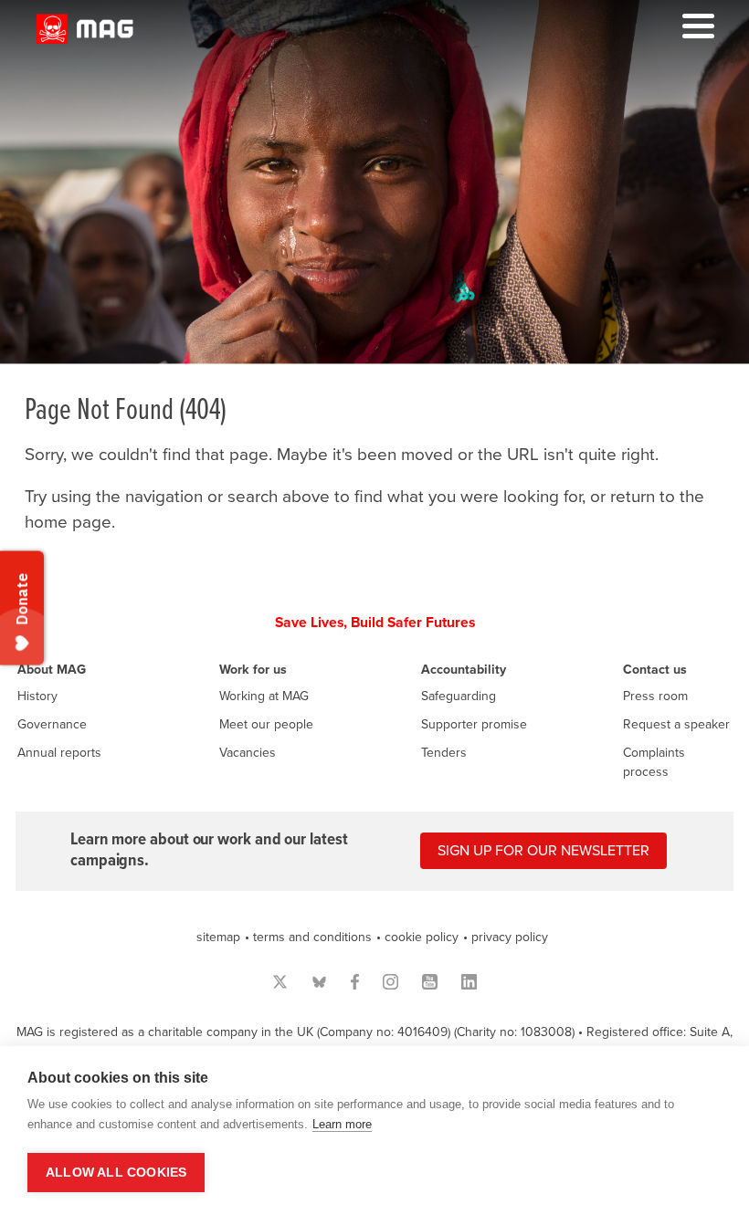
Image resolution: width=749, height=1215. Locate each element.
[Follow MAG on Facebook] (355, 982)
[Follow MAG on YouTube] (430, 982)
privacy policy (509, 937)
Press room (655, 696)
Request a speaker (676, 724)
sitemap (218, 937)
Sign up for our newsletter (543, 851)
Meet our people (266, 724)
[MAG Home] (85, 38)
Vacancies (247, 752)
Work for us (253, 669)
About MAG (51, 669)
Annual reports (59, 752)
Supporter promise (474, 724)
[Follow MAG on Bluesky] (319, 982)
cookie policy (422, 937)
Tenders (444, 752)
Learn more (342, 1124)
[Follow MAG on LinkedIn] (469, 982)
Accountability (463, 669)
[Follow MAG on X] (280, 982)
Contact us (655, 669)
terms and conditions (312, 937)
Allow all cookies (116, 1172)
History (37, 696)
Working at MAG (264, 696)
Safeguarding (458, 696)
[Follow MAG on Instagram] (390, 982)
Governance (52, 724)
